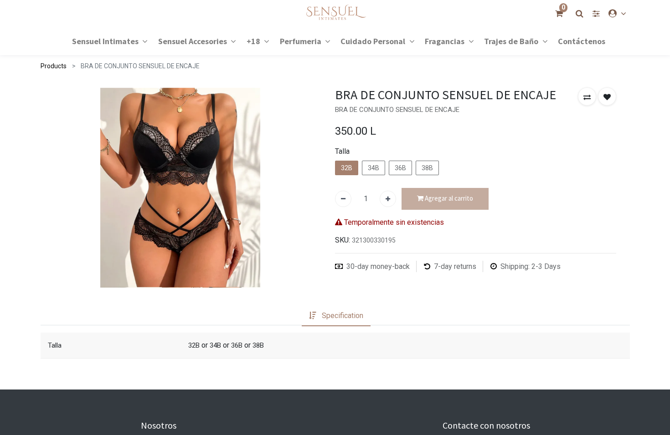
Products (54, 66)
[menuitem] (581, 41)
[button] (587, 96)
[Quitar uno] (343, 199)
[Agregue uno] (388, 199)
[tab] (336, 315)
